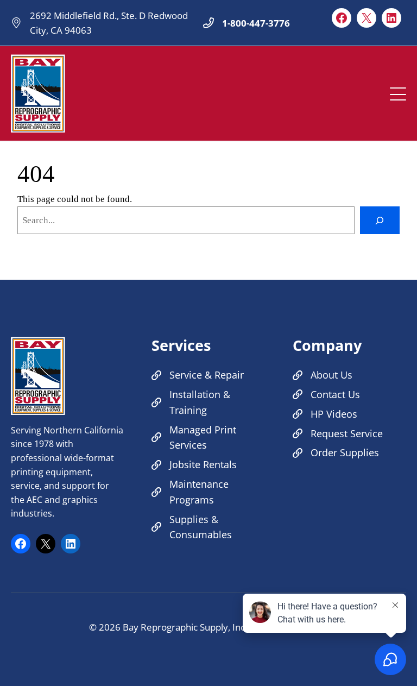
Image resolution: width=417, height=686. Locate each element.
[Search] (380, 220)
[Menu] (398, 91)
